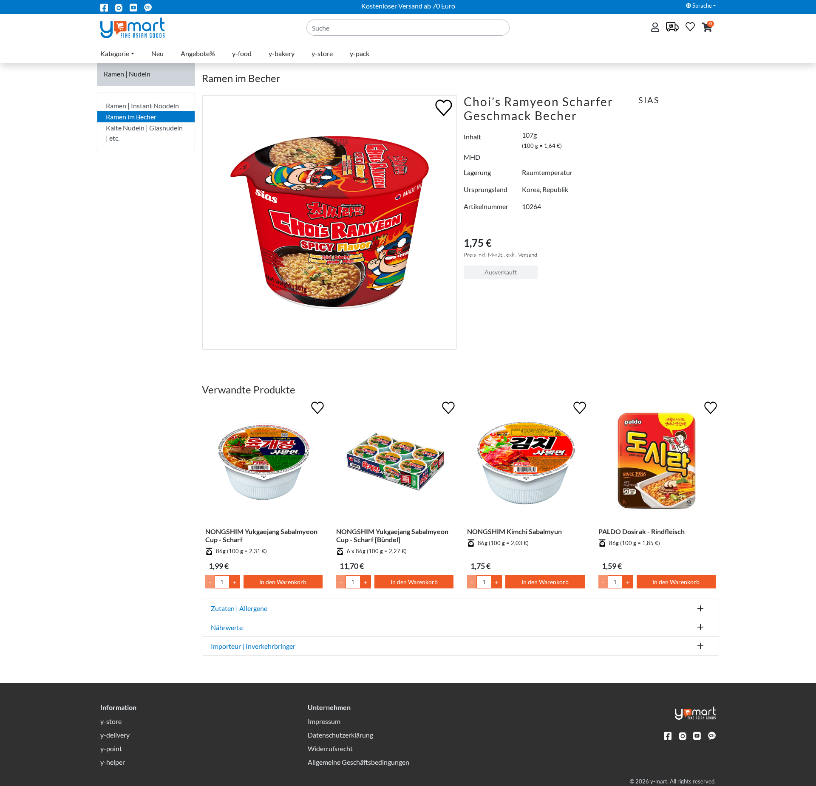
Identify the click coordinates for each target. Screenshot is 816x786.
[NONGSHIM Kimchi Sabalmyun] (526, 463)
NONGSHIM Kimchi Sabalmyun (514, 531)
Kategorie (114, 53)
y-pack (359, 53)
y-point (111, 748)
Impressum (324, 721)
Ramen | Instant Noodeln (142, 106)
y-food (242, 53)
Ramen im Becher (131, 117)
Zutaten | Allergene (239, 608)
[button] (707, 28)
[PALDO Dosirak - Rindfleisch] (657, 463)
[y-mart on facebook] (104, 7)
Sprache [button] (701, 5)
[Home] (139, 27)
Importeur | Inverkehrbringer (253, 646)
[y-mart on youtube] (133, 7)
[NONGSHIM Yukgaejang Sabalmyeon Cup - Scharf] (264, 463)
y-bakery (282, 53)
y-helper (112, 762)
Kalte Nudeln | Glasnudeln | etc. (144, 133)
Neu (157, 53)
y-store (322, 53)
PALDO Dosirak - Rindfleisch (641, 531)
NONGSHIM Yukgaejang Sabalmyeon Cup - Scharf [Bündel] (392, 535)
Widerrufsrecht (330, 748)
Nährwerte (227, 627)
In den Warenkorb (282, 581)
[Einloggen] (656, 28)
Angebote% (198, 53)
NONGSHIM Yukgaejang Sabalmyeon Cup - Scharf (261, 535)
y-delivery (115, 735)
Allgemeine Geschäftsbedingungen (358, 762)
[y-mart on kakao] (148, 7)
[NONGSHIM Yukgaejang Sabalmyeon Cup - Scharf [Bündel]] (395, 463)
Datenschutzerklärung (340, 735)
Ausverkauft (500, 272)
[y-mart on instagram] (118, 7)
